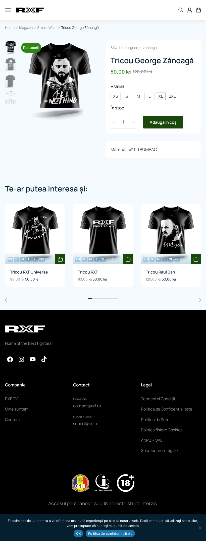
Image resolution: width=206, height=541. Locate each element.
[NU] (199, 527)
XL (161, 96)
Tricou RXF (88, 272)
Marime (117, 86)
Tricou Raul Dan (160, 272)
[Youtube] (33, 359)
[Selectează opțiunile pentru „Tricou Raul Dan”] (196, 259)
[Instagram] (21, 359)
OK (78, 533)
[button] (90, 298)
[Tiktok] (44, 359)
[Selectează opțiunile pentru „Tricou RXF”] (128, 259)
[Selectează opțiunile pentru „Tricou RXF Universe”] (60, 259)
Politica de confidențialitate (110, 533)
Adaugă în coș (163, 122)
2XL (172, 96)
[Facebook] (10, 359)
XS (115, 96)
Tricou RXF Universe (29, 272)
